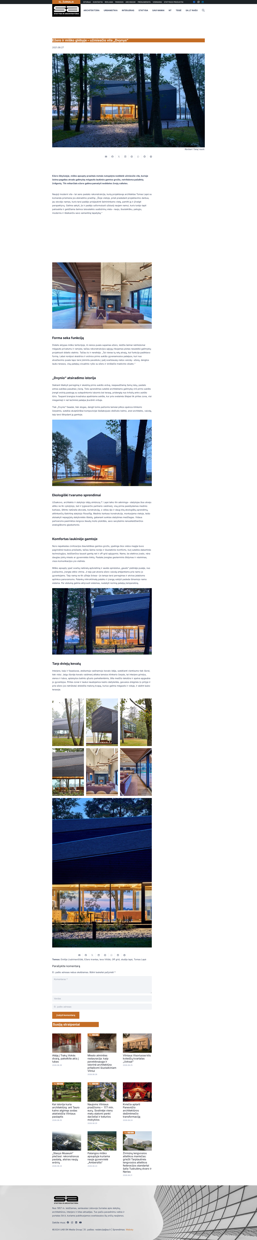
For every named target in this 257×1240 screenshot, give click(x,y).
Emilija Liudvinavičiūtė (72, 959)
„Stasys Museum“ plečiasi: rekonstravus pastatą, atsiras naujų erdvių (65, 1158)
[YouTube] (80, 1222)
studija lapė (127, 959)
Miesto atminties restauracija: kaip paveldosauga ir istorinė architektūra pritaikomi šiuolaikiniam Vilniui (102, 1063)
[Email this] (106, 156)
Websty (129, 1229)
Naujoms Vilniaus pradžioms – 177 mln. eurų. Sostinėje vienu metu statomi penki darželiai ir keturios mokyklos (101, 1112)
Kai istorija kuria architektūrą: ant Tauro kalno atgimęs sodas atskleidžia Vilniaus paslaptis (66, 1110)
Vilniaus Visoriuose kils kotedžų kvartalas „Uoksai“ (137, 1058)
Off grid (116, 959)
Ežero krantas (91, 959)
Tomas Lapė (140, 959)
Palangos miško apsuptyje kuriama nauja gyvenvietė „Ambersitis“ (99, 1158)
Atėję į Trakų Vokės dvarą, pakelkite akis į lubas (65, 1058)
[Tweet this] (119, 156)
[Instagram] (72, 1222)
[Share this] (112, 156)
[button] (203, 10)
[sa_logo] (66, 10)
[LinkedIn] (76, 1222)
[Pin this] (131, 156)
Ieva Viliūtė (105, 959)
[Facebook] (68, 1222)
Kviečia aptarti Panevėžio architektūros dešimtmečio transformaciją (131, 1110)
